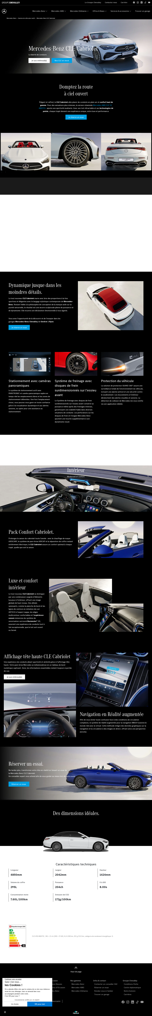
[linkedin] (141, 2)
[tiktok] (145, 2)
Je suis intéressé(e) (39, 60)
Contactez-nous (111, 2)
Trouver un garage (142, 11)
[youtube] (149, 2)
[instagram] (138, 2)
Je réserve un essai (76, 117)
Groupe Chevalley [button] (130, 980)
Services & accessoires (120, 11)
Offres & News (98, 11)
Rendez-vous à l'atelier (103, 991)
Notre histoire (129, 991)
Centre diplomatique (132, 987)
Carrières (127, 994)
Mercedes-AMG (57, 11)
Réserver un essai (101, 987)
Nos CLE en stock (62, 60)
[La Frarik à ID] (76, 1012)
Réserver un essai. (19, 784)
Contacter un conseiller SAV (105, 984)
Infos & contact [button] (99, 980)
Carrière (124, 2)
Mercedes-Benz (38, 11)
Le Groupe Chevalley (93, 2)
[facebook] (134, 2)
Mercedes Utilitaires (78, 11)
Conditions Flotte (131, 984)
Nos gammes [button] (75, 980)
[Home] (4, 11)
